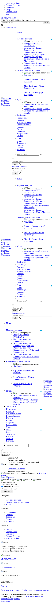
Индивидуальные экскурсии (17, 502)
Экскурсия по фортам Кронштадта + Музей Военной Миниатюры (36, 59)
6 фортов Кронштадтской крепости (34, 80)
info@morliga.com (8, 567)
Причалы (10, 412)
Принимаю (5, 601)
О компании (11, 512)
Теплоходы (10, 434)
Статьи (9, 529)
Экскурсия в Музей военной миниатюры (36, 105)
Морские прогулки (13, 500)
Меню (19, 32)
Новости (9, 418)
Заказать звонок (18, 313)
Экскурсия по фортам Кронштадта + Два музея (34, 53)
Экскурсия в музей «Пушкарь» (37, 109)
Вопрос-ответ (11, 425)
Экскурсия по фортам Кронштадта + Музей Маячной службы (37, 65)
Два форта (28, 75)
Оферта (9, 427)
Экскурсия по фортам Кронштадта (33, 49)
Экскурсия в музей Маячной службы (36, 112)
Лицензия (10, 422)
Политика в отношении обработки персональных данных (25, 590)
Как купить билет (13, 414)
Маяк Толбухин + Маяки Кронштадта (34, 87)
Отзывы (9, 439)
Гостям (9, 420)
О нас (8, 432)
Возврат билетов (13, 416)
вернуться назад (18, 471)
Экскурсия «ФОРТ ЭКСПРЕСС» (32, 44)
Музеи (8, 504)
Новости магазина (11, 486)
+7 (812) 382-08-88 (8, 18)
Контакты (10, 521)
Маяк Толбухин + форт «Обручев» (33, 93)
